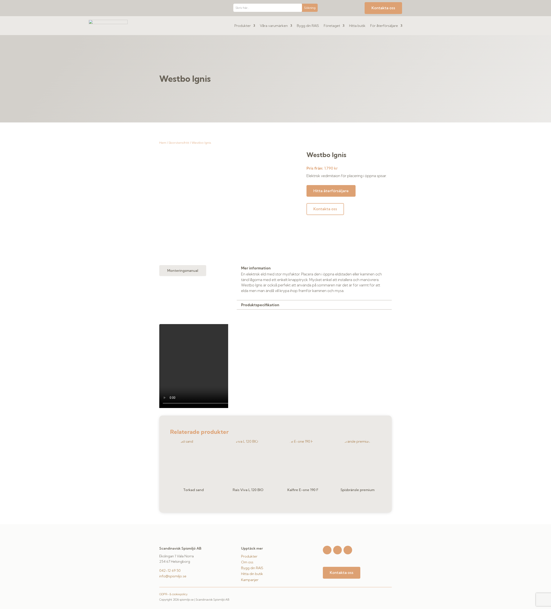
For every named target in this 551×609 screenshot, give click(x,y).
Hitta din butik (252, 574)
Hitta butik (357, 25)
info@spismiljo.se (172, 576)
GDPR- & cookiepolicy (173, 594)
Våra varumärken (274, 25)
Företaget (332, 25)
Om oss (247, 562)
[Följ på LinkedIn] (348, 550)
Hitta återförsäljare (331, 190)
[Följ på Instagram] (327, 550)
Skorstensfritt (179, 143)
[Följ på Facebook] (337, 550)
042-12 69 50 (170, 570)
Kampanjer (249, 580)
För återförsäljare (384, 25)
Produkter (242, 25)
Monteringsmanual (182, 270)
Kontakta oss (383, 7)
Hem (162, 143)
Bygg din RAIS (308, 25)
